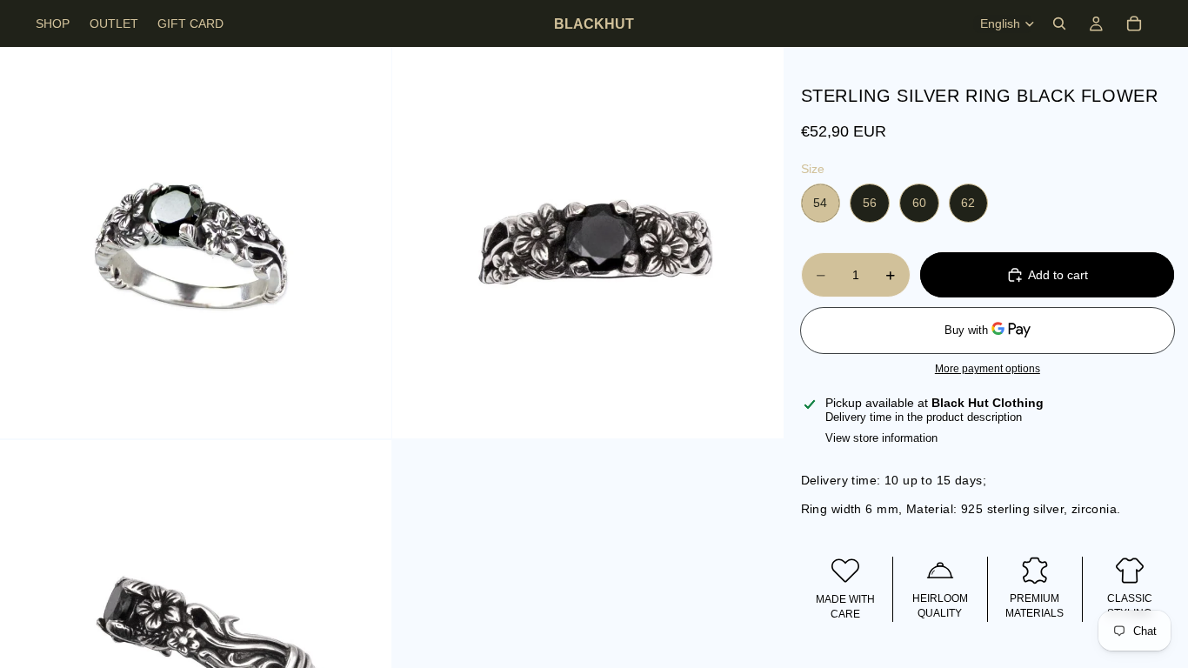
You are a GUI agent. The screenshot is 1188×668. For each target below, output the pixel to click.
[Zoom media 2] (588, 242)
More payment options (987, 368)
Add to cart (1058, 275)
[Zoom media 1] (195, 242)
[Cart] (1134, 23)
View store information (881, 437)
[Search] (1059, 23)
